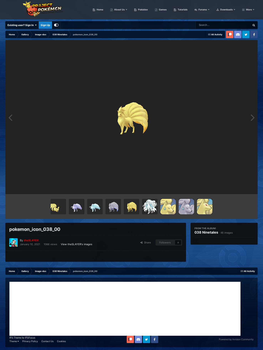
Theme (13, 341)
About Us (119, 9)
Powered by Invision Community (236, 339)
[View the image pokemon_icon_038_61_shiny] (76, 206)
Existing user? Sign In (21, 25)
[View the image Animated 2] (58, 206)
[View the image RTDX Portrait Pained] (168, 206)
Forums (202, 9)
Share (146, 242)
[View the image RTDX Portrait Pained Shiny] (186, 206)
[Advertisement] (124, 309)
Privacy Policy (30, 341)
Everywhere (238, 25)
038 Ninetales (206, 232)
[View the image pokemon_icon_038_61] (95, 206)
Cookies (61, 341)
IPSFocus (30, 337)
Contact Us (47, 341)
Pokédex (142, 9)
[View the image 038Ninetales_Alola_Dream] (149, 206)
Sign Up (45, 25)
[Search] (253, 25)
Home (99, 9)
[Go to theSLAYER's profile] (13, 242)
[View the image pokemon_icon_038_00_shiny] (113, 206)
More (248, 9)
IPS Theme (15, 337)
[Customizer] (56, 25)
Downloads (226, 9)
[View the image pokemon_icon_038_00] (131, 206)
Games (162, 9)
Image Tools (241, 187)
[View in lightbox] (131, 117)
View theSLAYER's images (76, 244)
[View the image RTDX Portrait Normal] (204, 206)
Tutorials (182, 9)
